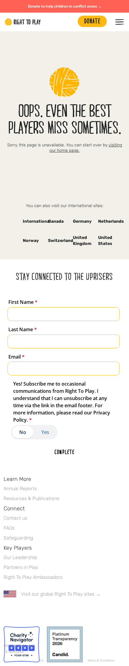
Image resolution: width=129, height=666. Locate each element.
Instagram (32, 611)
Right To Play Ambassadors (33, 577)
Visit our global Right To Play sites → (60, 594)
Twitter (19, 611)
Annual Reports (20, 488)
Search (70, 22)
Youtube (57, 611)
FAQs (9, 528)
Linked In (44, 611)
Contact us (15, 518)
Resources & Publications (31, 498)
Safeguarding (18, 538)
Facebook (7, 611)
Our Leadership (20, 557)
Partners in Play (21, 567)
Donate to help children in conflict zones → (64, 6)
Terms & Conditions (101, 660)
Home (23, 22)
